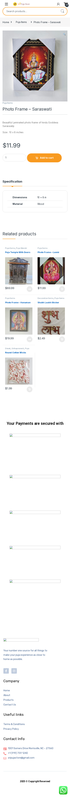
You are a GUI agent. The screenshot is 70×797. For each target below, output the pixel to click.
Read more (29, 289)
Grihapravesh (18, 348)
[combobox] (30, 11)
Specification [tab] (12, 181)
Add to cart (47, 157)
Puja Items (21, 22)
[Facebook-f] (6, 671)
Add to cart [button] (62, 289)
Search (62, 11)
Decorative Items (46, 298)
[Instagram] (14, 671)
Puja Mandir (21, 248)
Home (6, 22)
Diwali (8, 348)
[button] (64, 34)
